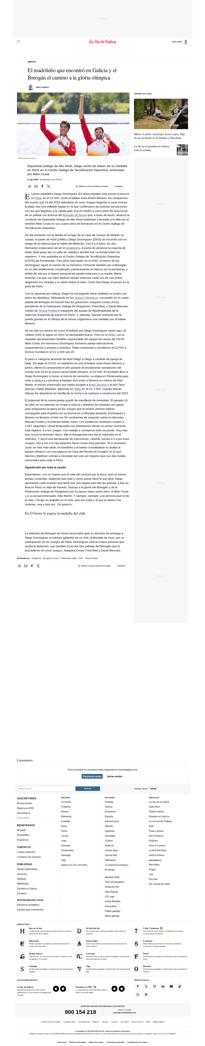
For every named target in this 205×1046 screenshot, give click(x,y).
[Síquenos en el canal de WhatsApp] (137, 994)
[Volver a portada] (103, 42)
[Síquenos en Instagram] (154, 986)
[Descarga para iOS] (56, 989)
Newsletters (23, 835)
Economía (110, 811)
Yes (151, 874)
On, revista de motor (159, 884)
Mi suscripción (24, 803)
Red (151, 826)
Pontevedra (67, 850)
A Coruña (66, 802)
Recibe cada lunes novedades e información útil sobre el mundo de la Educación (49, 943)
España (109, 816)
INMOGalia (23, 883)
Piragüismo (36, 558)
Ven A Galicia (156, 835)
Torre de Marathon (114, 882)
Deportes (110, 831)
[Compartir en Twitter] (48, 186)
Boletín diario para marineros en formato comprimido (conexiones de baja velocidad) (162, 943)
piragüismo (73, 248)
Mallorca (39, 380)
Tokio (77, 389)
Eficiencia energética (28, 905)
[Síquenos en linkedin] (163, 986)
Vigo (63, 860)
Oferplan (21, 879)
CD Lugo (110, 896)
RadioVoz (95, 1022)
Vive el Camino (157, 845)
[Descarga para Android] (63, 989)
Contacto (22, 893)
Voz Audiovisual (84, 1022)
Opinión (109, 826)
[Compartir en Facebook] (42, 186)
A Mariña (66, 806)
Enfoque (153, 840)
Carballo (65, 821)
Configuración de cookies (137, 1042)
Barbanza (66, 816)
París (38, 198)
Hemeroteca (23, 813)
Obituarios (110, 860)
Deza (64, 826)
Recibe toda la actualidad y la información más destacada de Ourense (165, 969)
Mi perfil (21, 830)
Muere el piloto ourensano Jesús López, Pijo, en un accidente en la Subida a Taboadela (159, 136)
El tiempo (110, 869)
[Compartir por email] (36, 186)
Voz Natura (125, 1022)
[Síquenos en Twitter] (146, 986)
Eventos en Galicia (27, 888)
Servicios (22, 874)
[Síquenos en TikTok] (179, 986)
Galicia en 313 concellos (74, 864)
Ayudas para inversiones (30, 909)
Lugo (63, 840)
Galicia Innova (156, 855)
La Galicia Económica (116, 864)
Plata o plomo (156, 831)
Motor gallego (112, 916)
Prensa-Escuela (137, 1022)
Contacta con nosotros (29, 857)
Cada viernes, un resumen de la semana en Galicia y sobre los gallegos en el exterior (50, 956)
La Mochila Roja (157, 850)
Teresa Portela (48, 310)
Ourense (65, 845)
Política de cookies (96, 1042)
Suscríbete (23, 818)
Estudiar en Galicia (159, 816)
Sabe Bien (154, 806)
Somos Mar (111, 855)
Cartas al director (26, 852)
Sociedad (110, 835)
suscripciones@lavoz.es (124, 1013)
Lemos (64, 835)
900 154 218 (80, 1012)
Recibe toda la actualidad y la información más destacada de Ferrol (165, 956)
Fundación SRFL (69, 1022)
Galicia (108, 806)
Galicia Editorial (158, 1022)
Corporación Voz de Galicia (51, 1022)
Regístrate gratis (92, 776)
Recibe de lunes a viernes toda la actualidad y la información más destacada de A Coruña (108, 956)
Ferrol (64, 831)
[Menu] (19, 42)
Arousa (65, 811)
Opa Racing (111, 891)
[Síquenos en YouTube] (171, 986)
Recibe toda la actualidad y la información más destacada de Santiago (51, 969)
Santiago (66, 855)
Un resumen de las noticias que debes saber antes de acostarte (105, 931)
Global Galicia (156, 811)
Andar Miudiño (113, 901)
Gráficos (109, 845)
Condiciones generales (115, 1042)
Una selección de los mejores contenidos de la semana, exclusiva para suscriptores (163, 931)
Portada (109, 802)
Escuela (153, 879)
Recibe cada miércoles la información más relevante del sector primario (106, 943)
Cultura (109, 840)
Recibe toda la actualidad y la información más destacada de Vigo (108, 969)
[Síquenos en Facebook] (137, 986)
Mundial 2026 (112, 877)
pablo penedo (42, 87)
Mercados (154, 864)
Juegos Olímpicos (86, 297)
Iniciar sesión (114, 776)
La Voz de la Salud (159, 802)
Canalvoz (114, 1022)
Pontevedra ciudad (69, 558)
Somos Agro (111, 850)
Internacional (112, 821)
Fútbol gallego (112, 911)
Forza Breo (111, 906)
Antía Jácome (98, 384)
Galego (153, 789)
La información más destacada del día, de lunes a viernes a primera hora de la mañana (50, 931)
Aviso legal (62, 1042)
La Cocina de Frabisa (160, 821)
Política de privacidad (77, 1042)
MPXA (148, 1022)
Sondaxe (105, 1022)
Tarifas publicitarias (27, 869)
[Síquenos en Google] (146, 994)
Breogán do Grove (75, 215)
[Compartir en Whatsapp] (29, 186)
